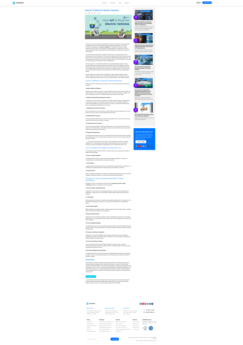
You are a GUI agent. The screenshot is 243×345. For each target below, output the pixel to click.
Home (88, 319)
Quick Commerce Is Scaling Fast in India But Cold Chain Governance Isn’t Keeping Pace (144, 46)
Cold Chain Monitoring (146, 11)
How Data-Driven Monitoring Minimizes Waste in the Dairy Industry (143, 68)
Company (126, 2)
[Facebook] (146, 146)
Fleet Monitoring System (146, 103)
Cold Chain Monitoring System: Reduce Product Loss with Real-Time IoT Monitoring (143, 23)
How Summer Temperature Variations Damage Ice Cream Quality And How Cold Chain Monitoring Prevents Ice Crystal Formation (143, 92)
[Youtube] (141, 146)
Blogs (120, 2)
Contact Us (140, 141)
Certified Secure (146, 319)
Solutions (112, 2)
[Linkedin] (136, 146)
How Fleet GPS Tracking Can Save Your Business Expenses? (144, 115)
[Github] (148, 146)
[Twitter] (144, 146)
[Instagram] (139, 146)
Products (104, 2)
